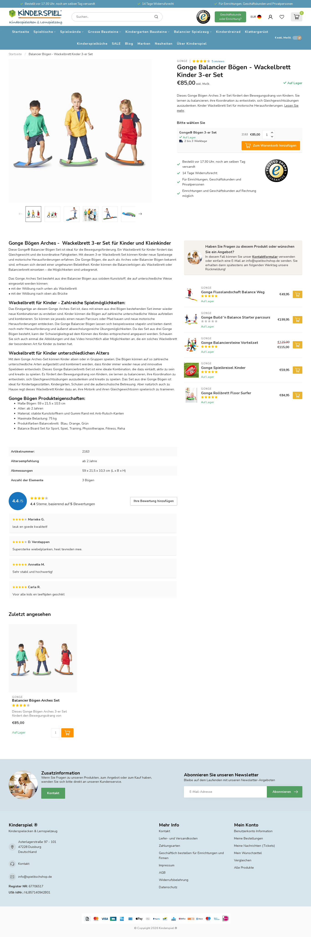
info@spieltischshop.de (35, 877)
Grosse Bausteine (103, 32)
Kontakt (53, 793)
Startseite (20, 32)
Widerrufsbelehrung (173, 880)
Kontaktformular (265, 257)
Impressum (166, 865)
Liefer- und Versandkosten (178, 838)
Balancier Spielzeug (191, 32)
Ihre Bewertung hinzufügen (154, 501)
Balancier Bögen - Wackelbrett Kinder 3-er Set (61, 54)
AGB (162, 872)
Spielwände (70, 32)
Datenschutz (168, 887)
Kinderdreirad (228, 32)
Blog (129, 43)
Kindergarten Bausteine (146, 32)
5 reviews (218, 61)
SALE (116, 43)
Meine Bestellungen (248, 838)
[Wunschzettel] (282, 16)
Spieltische (43, 32)
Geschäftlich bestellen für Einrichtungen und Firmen (191, 855)
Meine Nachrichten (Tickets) (254, 846)
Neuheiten (164, 43)
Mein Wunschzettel (248, 853)
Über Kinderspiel (192, 43)
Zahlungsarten (169, 846)
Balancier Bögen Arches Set (36, 700)
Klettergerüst (256, 32)
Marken (144, 43)
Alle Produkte (244, 867)
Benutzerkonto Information (253, 831)
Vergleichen (242, 860)
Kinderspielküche (92, 43)
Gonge (182, 61)
